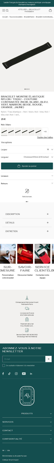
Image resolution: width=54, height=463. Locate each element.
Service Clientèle (44, 268)
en (8, 450)
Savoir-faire (25, 268)
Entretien (11, 231)
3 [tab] (27, 89)
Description (13, 214)
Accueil (5, 17)
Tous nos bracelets (15, 17)
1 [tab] (26, 201)
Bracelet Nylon (29, 17)
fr (3, 450)
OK (48, 359)
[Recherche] (8, 10)
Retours (4, 183)
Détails (10, 222)
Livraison (4, 176)
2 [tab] (26, 89)
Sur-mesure (8, 268)
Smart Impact (13, 460)
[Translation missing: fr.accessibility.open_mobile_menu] (4, 10)
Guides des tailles (45, 137)
